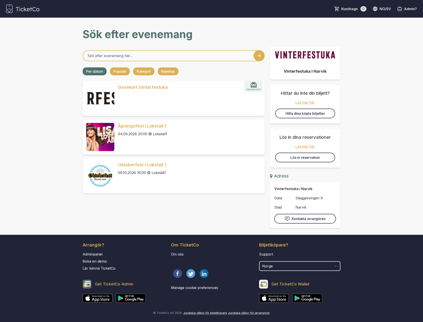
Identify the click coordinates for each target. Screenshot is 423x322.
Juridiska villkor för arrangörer (249, 313)
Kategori (144, 71)
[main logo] (22, 9)
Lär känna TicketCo (99, 268)
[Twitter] (190, 273)
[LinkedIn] (204, 273)
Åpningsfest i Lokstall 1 (142, 126)
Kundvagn (353, 9)
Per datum (94, 71)
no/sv (385, 9)
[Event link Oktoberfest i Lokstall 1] (98, 175)
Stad (278, 207)
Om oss (177, 254)
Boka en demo (95, 261)
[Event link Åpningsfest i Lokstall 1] (98, 137)
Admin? (410, 9)
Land (263, 259)
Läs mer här (305, 102)
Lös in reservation (305, 157)
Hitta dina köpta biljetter (305, 113)
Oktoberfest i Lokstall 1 (142, 164)
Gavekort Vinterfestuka (143, 87)
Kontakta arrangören (309, 219)
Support (266, 254)
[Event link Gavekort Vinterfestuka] (98, 98)
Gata (278, 198)
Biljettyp (168, 71)
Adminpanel (92, 254)
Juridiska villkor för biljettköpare (205, 313)
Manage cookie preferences (194, 287)
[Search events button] (259, 55)
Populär (119, 71)
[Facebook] (177, 273)
